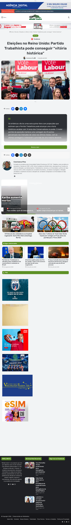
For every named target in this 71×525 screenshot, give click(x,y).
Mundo (16, 32)
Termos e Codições (51, 519)
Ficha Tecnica (40, 519)
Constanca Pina (30, 58)
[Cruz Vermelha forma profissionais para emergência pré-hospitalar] (29, 465)
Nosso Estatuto (24, 519)
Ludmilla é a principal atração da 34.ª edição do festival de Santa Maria (34, 11)
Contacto (16, 519)
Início (12, 32)
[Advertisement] (35, 441)
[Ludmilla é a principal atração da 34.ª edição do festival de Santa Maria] (29, 499)
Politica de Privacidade (63, 519)
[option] (21, 209)
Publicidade (33, 519)
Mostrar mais (35, 147)
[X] (11, 484)
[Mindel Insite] (35, 17)
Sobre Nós (10, 519)
